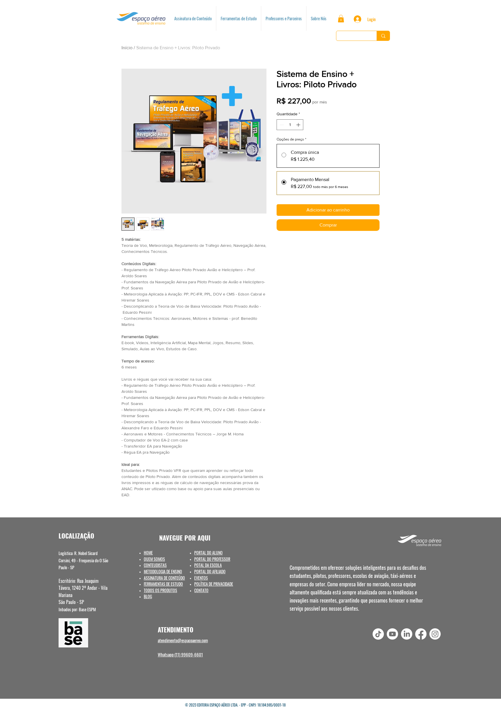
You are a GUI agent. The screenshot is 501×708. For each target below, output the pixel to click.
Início (126, 47)
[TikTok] (378, 634)
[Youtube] (392, 634)
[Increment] (298, 125)
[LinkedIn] (406, 634)
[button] (341, 18)
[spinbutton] (290, 125)
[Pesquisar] (383, 36)
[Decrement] (281, 125)
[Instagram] (435, 634)
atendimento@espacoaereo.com (183, 640)
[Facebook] (420, 634)
